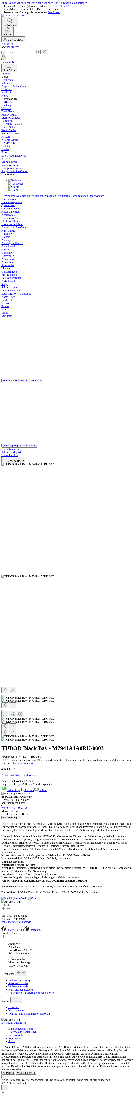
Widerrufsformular (18, 986)
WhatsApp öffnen (26, 1073)
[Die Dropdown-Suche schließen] (44, 51)
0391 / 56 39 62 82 (58, 6)
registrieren (13, 46)
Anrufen (29, 790)
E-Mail (43, 790)
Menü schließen (16, 40)
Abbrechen (8, 1073)
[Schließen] (2, 1092)
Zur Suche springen (42, 2)
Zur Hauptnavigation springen (70, 2)
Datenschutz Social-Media (23, 1031)
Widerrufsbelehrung (19, 980)
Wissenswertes (16, 1010)
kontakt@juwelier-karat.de (16, 921)
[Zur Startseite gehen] (13, 15)
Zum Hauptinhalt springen (16, 2)
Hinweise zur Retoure (20, 989)
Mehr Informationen (24, 763)
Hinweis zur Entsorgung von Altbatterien (31, 992)
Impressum (14, 1038)
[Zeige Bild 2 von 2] (6, 695)
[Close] (2, 710)
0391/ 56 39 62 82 (16, 807)
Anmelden (7, 43)
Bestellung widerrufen (13, 1022)
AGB (11, 1041)
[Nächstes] (12, 690)
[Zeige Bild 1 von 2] (2, 695)
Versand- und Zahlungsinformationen (29, 1013)
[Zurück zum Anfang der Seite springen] (4, 1087)
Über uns (13, 1007)
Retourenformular (18, 983)
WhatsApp (14, 790)
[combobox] (17, 52)
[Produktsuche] (38, 52)
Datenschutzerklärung (20, 1028)
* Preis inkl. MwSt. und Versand (19, 775)
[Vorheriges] (4, 690)
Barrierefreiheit (16, 1034)
